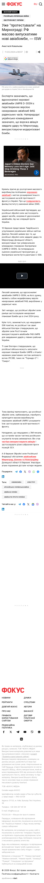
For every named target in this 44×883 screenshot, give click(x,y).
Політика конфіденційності (15, 874)
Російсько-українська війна (16, 16)
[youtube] (25, 732)
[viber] (32, 732)
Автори (28, 706)
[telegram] (18, 732)
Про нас (6, 711)
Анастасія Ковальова (12, 46)
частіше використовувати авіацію (18, 441)
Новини (6, 697)
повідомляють (33, 201)
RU (35, 4)
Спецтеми (29, 702)
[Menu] (3, 4)
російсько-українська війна (17, 487)
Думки (27, 697)
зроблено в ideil (9, 878)
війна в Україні (11, 492)
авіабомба (17, 482)
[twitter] (11, 732)
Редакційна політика (8, 726)
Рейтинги (7, 702)
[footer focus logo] (13, 690)
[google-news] (39, 732)
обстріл (31, 482)
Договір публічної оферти (29, 718)
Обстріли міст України (13, 20)
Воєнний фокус (11, 12)
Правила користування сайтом (10, 718)
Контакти (34, 874)
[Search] (40, 4)
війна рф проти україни (15, 497)
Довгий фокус (9, 706)
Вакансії (28, 711)
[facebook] (4, 732)
